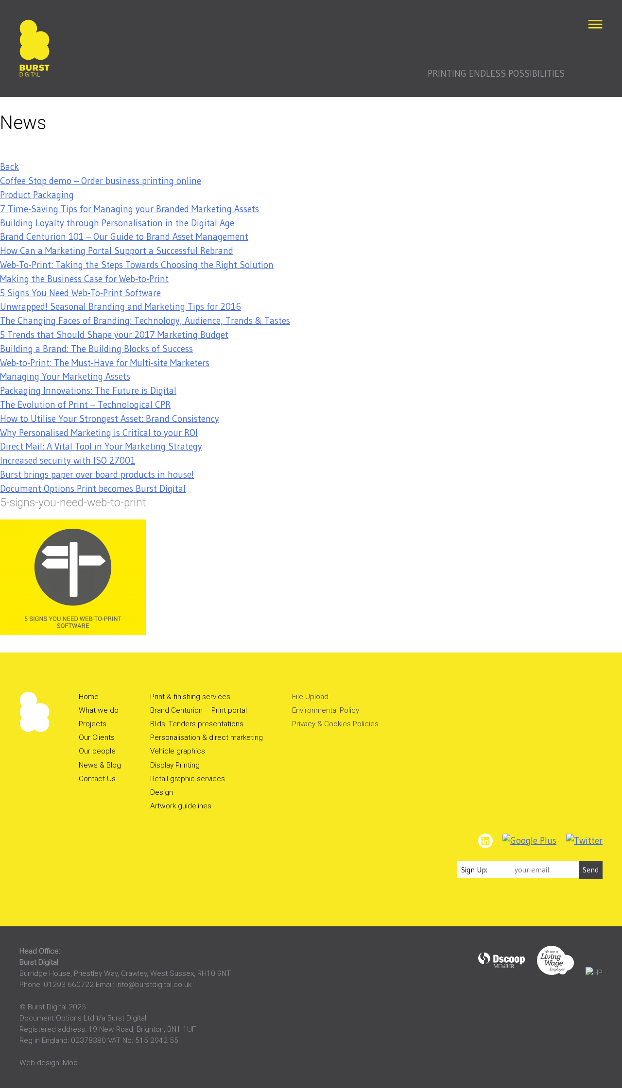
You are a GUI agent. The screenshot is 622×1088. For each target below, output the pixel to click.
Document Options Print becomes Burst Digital (93, 488)
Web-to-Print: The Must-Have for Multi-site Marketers (104, 362)
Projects (92, 724)
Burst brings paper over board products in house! (97, 474)
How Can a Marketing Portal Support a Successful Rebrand (116, 250)
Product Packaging (37, 195)
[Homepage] (34, 50)
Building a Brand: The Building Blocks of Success (96, 348)
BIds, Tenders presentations (196, 724)
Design (161, 792)
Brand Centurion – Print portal (198, 710)
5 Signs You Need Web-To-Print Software (80, 293)
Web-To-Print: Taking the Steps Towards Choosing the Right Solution (137, 264)
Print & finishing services (190, 696)
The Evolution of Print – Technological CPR (85, 404)
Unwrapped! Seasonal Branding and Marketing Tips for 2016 (120, 306)
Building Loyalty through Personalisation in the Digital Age (117, 223)
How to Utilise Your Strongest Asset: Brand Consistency (109, 418)
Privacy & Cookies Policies (335, 724)
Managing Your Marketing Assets (65, 376)
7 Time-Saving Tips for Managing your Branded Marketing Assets (129, 209)
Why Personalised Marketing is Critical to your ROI (99, 432)
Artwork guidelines (180, 806)
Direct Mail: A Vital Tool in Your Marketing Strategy (101, 446)
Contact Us (97, 778)
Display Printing (175, 765)
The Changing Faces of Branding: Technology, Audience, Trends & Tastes (145, 320)
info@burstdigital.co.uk (153, 984)
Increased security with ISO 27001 (67, 460)
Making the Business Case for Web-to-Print (84, 279)
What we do (99, 710)
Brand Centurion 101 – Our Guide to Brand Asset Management (124, 236)
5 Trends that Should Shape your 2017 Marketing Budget (114, 334)
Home (89, 696)
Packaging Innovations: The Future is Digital (88, 390)
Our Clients (97, 737)
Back (9, 166)
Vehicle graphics (177, 751)
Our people (97, 751)
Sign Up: (474, 869)
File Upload (310, 696)
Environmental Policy (325, 710)
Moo (70, 1062)
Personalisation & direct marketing (206, 737)
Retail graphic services (187, 778)
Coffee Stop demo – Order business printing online (100, 180)
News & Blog (100, 765)
